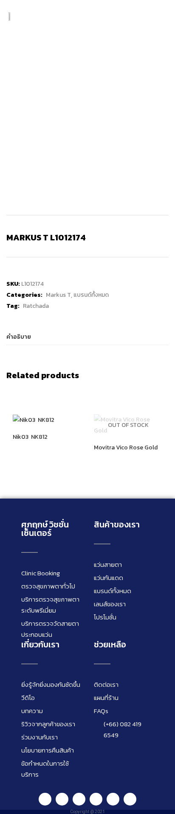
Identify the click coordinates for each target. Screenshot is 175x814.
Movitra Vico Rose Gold (126, 447)
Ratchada (36, 305)
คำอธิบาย (18, 336)
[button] (160, 16)
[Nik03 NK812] (33, 419)
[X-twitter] (130, 799)
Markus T (58, 294)
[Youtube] (96, 799)
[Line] (45, 799)
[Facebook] (62, 799)
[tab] (87, 337)
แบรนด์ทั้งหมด (91, 294)
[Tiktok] (113, 799)
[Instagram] (79, 799)
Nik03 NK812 (30, 437)
